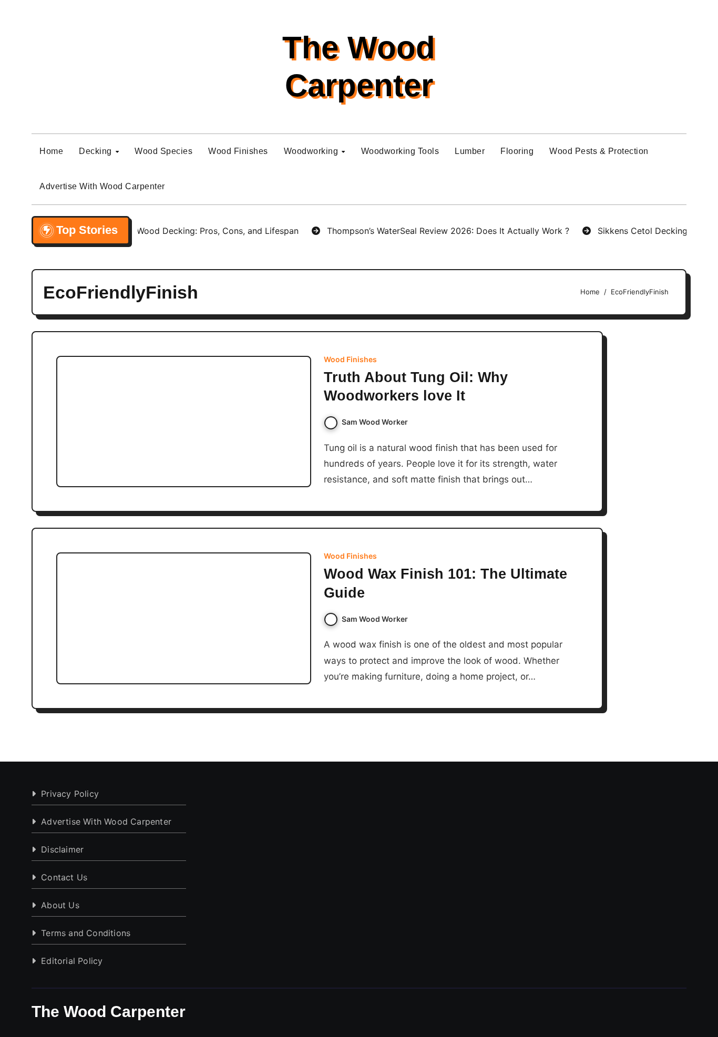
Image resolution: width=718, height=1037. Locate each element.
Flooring (517, 151)
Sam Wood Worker (375, 421)
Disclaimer (62, 849)
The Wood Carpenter (109, 1011)
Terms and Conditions (85, 933)
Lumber (470, 151)
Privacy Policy (70, 793)
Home (51, 151)
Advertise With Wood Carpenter (102, 186)
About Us (60, 905)
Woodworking (312, 151)
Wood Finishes (238, 151)
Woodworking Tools (400, 151)
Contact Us (64, 877)
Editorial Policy (71, 961)
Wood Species (163, 151)
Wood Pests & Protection (599, 151)
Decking (96, 151)
